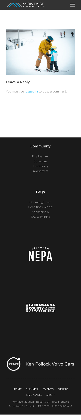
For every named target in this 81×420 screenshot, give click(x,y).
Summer (32, 389)
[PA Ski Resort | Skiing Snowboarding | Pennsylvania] (25, 5)
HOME (17, 389)
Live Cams (34, 394)
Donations (40, 161)
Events (48, 389)
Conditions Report (40, 207)
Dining (63, 389)
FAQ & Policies (40, 217)
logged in (31, 91)
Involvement (40, 171)
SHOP (50, 394)
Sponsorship (40, 212)
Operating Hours (40, 202)
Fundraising (40, 166)
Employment (40, 156)
